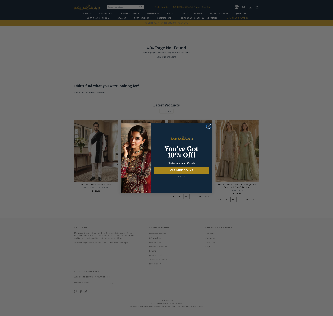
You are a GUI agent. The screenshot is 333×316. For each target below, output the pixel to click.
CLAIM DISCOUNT (181, 170)
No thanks (182, 177)
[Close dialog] (208, 126)
